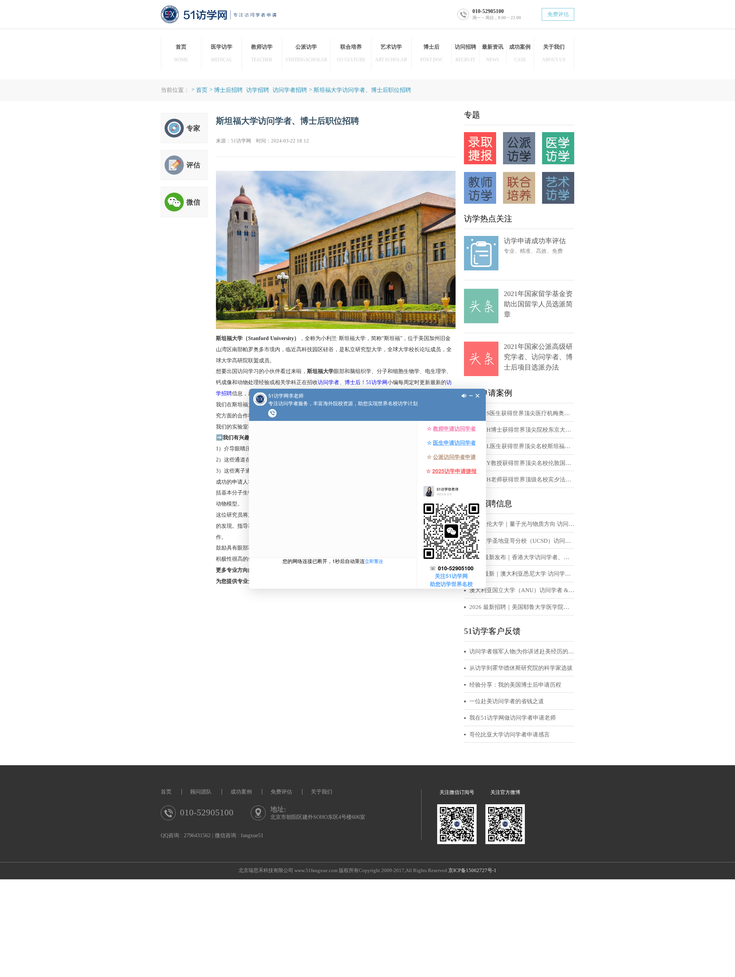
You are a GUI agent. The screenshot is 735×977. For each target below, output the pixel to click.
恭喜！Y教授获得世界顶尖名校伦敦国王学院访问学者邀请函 (521, 463)
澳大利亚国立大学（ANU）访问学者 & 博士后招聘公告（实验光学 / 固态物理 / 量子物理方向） (521, 590)
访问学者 (328, 382)
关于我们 (321, 792)
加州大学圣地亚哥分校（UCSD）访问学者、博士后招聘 (521, 541)
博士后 (353, 382)
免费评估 (558, 14)
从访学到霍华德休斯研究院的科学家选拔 (521, 668)
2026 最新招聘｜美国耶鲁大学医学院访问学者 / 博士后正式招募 (521, 607)
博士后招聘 (228, 90)
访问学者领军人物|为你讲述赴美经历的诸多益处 (521, 651)
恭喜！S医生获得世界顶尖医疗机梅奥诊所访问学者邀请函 (521, 413)
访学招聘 (257, 90)
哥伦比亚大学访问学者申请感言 (509, 735)
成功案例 (241, 792)
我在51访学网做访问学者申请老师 (512, 718)
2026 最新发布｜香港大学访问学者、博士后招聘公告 (521, 557)
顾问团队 (201, 792)
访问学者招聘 (290, 90)
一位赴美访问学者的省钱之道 (506, 701)
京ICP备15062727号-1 (472, 870)
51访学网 (376, 382)
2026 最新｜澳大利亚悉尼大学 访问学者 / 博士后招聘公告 (521, 574)
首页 (201, 90)
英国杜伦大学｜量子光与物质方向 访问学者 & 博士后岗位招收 (521, 524)
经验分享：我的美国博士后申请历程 (515, 685)
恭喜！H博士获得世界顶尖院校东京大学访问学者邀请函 (521, 430)
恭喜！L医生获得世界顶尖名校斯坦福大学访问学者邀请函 (521, 446)
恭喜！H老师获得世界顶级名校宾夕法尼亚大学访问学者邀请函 (521, 479)
